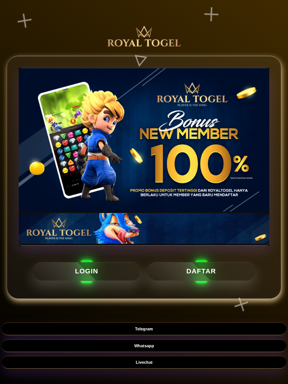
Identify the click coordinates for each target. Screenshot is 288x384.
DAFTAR (201, 271)
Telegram (144, 329)
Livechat (144, 362)
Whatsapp (144, 346)
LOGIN (86, 271)
